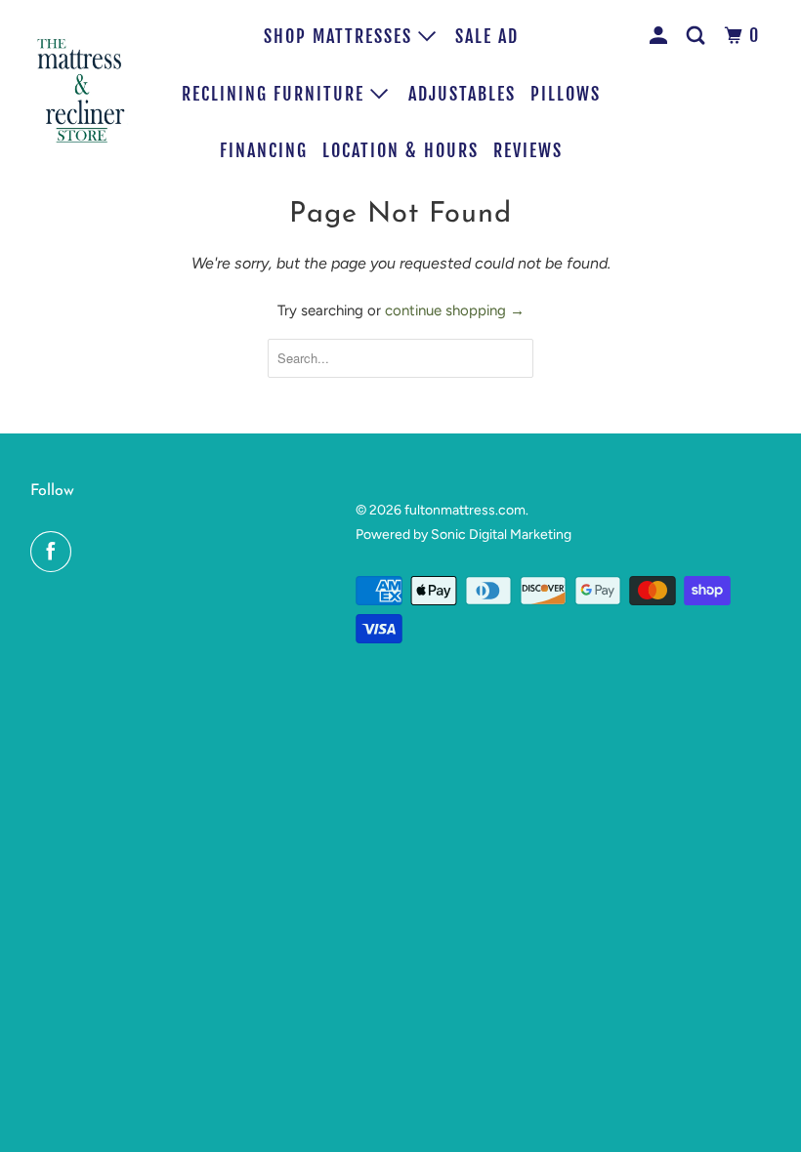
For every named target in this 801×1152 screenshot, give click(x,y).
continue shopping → (455, 310)
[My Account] (661, 36)
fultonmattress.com (465, 510)
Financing (264, 150)
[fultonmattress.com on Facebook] (54, 551)
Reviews (528, 150)
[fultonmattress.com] (84, 89)
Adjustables (462, 93)
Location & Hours (400, 150)
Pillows (565, 93)
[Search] (698, 36)
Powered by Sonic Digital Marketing (463, 534)
